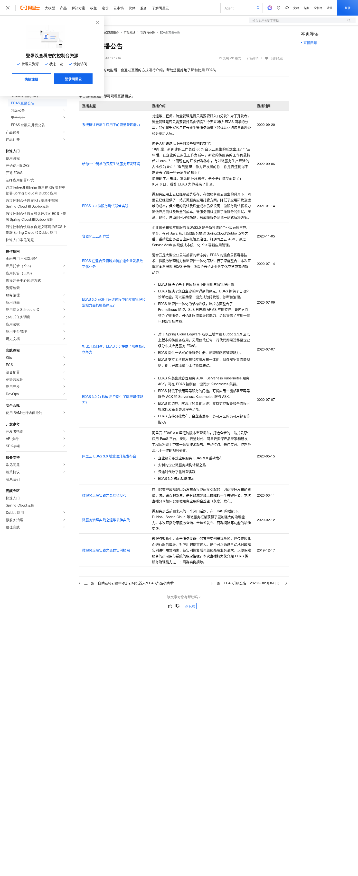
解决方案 (78, 7)
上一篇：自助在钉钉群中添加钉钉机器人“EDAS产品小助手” (129, 582)
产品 (63, 7)
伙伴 (132, 7)
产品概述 (129, 32)
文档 (296, 8)
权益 (93, 7)
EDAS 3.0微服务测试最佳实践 (105, 205)
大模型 (50, 7)
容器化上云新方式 (95, 236)
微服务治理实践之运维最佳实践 (106, 519)
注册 (330, 8)
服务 (143, 7)
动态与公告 (147, 32)
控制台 (318, 8)
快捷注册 (31, 79)
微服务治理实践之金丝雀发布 (104, 495)
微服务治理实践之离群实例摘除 (106, 550)
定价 (105, 7)
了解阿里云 (160, 7)
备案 (306, 8)
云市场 (118, 7)
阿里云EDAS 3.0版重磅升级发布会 (109, 456)
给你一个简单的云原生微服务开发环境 (111, 163)
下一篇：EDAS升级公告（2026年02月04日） (246, 582)
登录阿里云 (73, 78)
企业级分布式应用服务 (104, 32)
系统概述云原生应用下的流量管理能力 (111, 124)
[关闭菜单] (8, 8)
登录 (347, 8)
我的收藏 (277, 58)
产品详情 (253, 58)
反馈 (192, 606)
